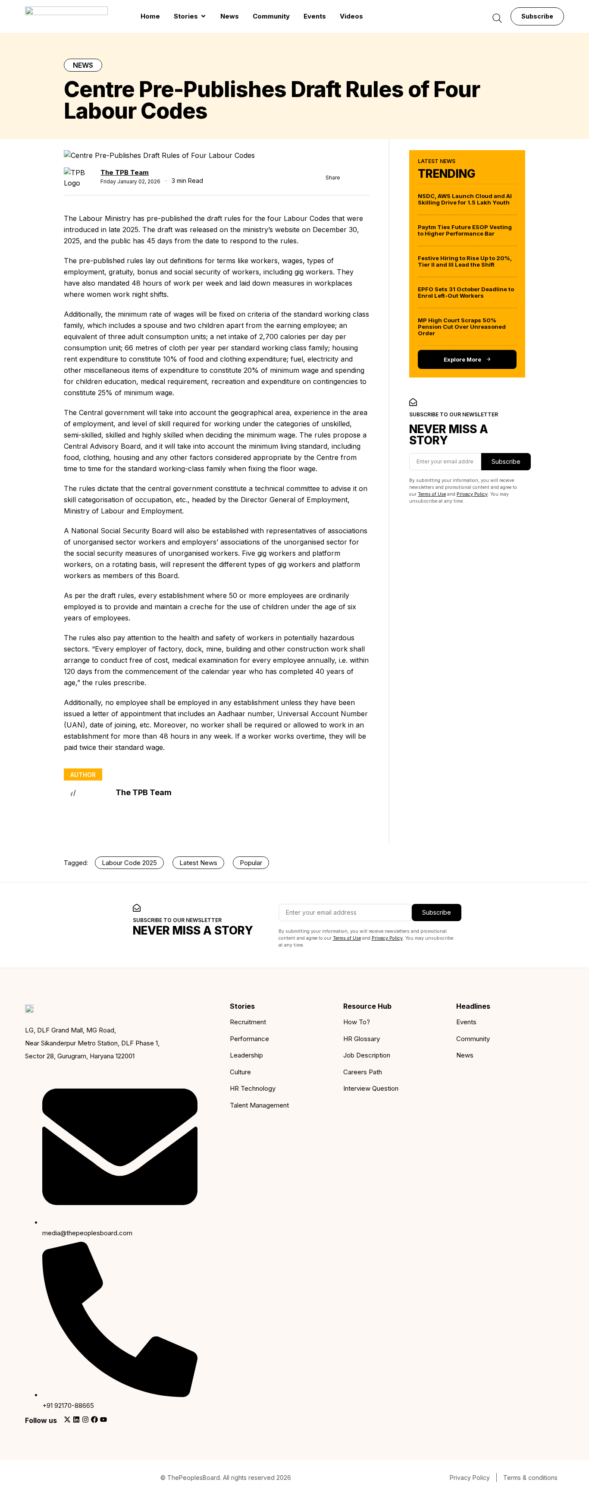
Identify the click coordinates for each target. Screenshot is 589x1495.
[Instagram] (85, 1419)
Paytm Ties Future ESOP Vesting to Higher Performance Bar (465, 230)
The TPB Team (124, 172)
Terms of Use (432, 494)
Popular (251, 863)
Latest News (198, 863)
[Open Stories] (203, 17)
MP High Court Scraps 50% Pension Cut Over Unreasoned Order (462, 327)
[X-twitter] (67, 1419)
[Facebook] (94, 1419)
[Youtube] (103, 1419)
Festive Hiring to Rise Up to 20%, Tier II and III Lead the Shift (465, 261)
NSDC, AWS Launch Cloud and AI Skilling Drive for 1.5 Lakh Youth (465, 199)
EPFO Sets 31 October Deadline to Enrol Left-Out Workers (466, 292)
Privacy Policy (472, 494)
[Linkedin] (76, 1419)
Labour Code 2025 (129, 863)
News (83, 65)
